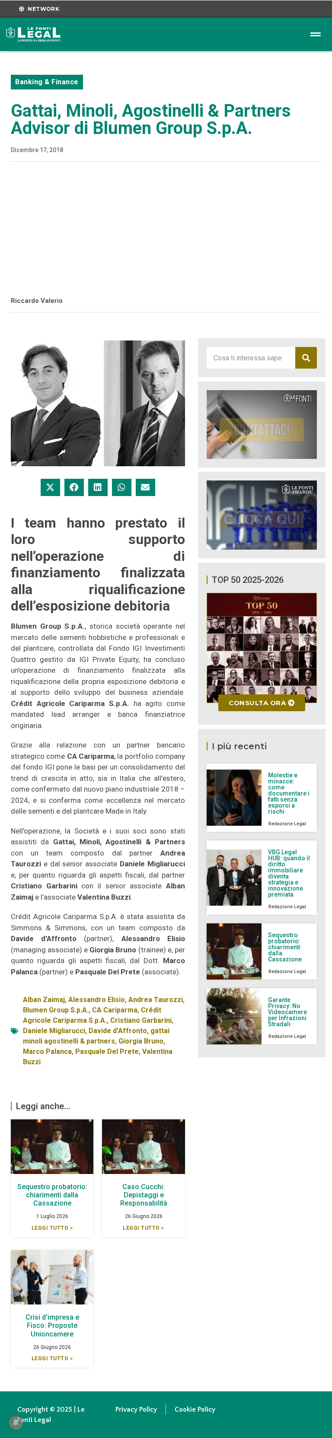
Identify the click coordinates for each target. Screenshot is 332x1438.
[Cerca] (306, 358)
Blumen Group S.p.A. (56, 1010)
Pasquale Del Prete (107, 1051)
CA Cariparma (114, 1010)
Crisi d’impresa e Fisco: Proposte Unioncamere (52, 1325)
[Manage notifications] (15, 1422)
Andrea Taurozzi (155, 1000)
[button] (50, 487)
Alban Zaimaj (44, 1000)
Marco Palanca (47, 1051)
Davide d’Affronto (118, 1031)
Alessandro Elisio (96, 1000)
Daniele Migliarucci (54, 1031)
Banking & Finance (47, 82)
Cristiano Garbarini (141, 1020)
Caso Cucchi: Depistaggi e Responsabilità (143, 1195)
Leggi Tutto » (52, 1228)
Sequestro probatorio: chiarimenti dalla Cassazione (52, 1195)
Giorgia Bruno (140, 1041)
